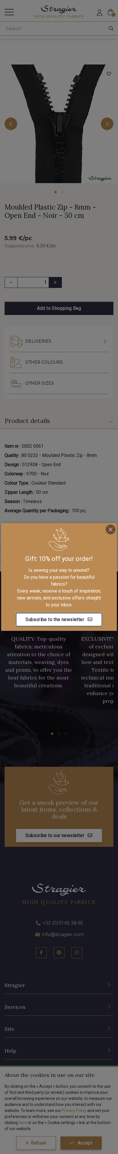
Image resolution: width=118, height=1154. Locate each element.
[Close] (110, 529)
